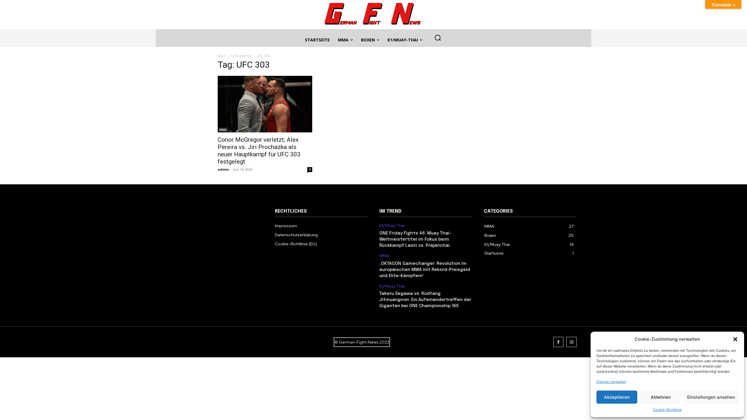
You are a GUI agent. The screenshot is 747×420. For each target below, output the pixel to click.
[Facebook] (558, 342)
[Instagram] (571, 342)
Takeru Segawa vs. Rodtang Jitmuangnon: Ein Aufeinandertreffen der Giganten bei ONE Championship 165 (425, 299)
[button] (735, 339)
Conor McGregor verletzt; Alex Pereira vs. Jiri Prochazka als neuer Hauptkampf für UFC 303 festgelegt (259, 150)
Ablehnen (661, 397)
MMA (223, 130)
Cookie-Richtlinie (667, 409)
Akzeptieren (617, 397)
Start (221, 55)
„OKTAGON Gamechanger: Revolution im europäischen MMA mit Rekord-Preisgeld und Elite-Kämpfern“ (424, 269)
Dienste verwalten (611, 381)
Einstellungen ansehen (711, 397)
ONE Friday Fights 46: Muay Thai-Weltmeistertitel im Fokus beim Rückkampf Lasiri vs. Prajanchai (415, 239)
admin (223, 169)
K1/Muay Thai (392, 225)
